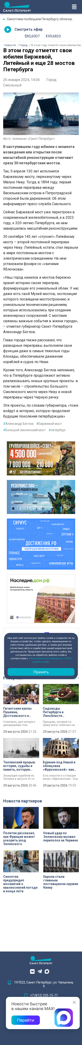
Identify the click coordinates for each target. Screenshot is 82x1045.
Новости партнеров (22, 801)
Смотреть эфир (29, 29)
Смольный (12, 85)
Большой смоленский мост (24, 430)
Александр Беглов (18, 423)
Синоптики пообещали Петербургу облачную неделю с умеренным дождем (43, 19)
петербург (57, 430)
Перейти (25, 1020)
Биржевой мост (49, 423)
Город (51, 80)
